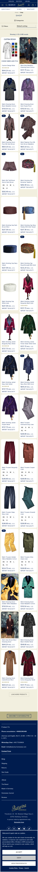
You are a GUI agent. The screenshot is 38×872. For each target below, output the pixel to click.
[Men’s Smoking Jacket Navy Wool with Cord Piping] (28, 367)
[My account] (29, 5)
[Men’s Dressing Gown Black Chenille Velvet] (28, 625)
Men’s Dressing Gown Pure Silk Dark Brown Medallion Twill (8, 144)
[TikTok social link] (29, 829)
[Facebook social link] (9, 829)
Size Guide (5, 772)
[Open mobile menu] (3, 5)
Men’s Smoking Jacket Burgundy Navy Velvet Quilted (9, 343)
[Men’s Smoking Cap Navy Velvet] (9, 248)
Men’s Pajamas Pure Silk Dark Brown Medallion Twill (28, 144)
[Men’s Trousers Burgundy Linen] (9, 452)
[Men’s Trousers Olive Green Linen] (28, 542)
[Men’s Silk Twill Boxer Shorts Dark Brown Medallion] (9, 165)
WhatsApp (31, 9)
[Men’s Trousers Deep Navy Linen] (9, 497)
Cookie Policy (13, 868)
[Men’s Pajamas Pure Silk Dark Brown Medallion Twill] (28, 127)
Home (16, 12)
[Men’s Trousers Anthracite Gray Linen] (28, 407)
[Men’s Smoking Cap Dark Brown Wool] (9, 210)
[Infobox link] (19, 813)
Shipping (4, 763)
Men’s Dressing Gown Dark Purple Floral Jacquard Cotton (27, 105)
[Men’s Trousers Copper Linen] (28, 452)
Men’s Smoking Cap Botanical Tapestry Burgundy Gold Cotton (27, 182)
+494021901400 (21, 731)
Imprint (26, 868)
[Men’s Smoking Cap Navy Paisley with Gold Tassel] (28, 210)
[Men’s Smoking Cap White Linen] (9, 286)
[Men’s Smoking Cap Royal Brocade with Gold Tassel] (28, 248)
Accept (19, 852)
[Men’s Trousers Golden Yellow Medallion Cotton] (9, 542)
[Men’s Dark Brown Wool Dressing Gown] (9, 625)
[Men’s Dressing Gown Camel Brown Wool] (9, 663)
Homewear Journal (8, 793)
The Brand (5, 784)
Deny (19, 858)
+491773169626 (13, 742)
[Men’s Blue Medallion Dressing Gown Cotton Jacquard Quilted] (28, 50)
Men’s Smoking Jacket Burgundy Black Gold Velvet (27, 303)
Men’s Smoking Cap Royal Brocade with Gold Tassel (28, 265)
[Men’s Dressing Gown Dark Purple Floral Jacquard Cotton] (28, 89)
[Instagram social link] (14, 829)
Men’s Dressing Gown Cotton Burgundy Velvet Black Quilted (28, 679)
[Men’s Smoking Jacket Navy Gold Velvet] (9, 367)
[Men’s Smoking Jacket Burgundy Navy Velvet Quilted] (9, 327)
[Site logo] (20, 5)
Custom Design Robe (8, 65)
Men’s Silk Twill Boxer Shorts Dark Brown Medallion (8, 182)
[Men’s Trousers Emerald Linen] (28, 497)
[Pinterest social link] (24, 829)
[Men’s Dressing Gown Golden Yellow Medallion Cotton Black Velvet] (9, 587)
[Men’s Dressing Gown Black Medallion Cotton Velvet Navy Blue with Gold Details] (9, 89)
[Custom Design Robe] (9, 50)
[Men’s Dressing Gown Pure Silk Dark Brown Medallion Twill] (9, 127)
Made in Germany (7, 788)
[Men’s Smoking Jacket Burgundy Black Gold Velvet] (28, 286)
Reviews (4, 797)
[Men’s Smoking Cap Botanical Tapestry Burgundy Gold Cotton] (28, 165)
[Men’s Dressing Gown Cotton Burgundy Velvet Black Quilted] (28, 663)
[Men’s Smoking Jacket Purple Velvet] (9, 407)
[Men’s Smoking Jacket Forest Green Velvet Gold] (28, 327)
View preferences (19, 863)
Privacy (21, 868)
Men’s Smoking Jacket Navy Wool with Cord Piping (27, 384)
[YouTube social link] (19, 829)
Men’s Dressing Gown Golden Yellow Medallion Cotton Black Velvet (9, 603)
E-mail (19, 9)
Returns (4, 768)
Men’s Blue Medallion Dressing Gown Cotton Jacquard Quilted (27, 67)
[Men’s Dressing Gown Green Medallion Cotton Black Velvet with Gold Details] (28, 587)
